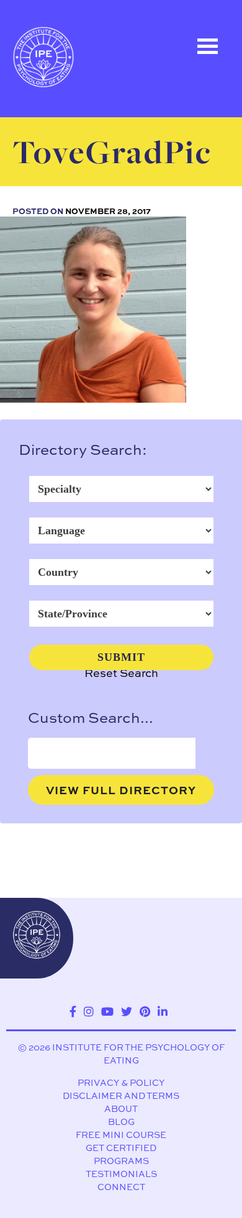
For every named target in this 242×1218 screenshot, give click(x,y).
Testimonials (121, 1174)
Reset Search (121, 673)
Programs (121, 1161)
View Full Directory (121, 790)
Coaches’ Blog (68, 178)
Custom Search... (90, 717)
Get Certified (121, 1147)
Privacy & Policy (121, 1082)
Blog (121, 1121)
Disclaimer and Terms (121, 1095)
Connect (121, 1187)
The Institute (63, 234)
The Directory (65, 122)
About (121, 1108)
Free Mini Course (121, 1134)
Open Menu (207, 46)
